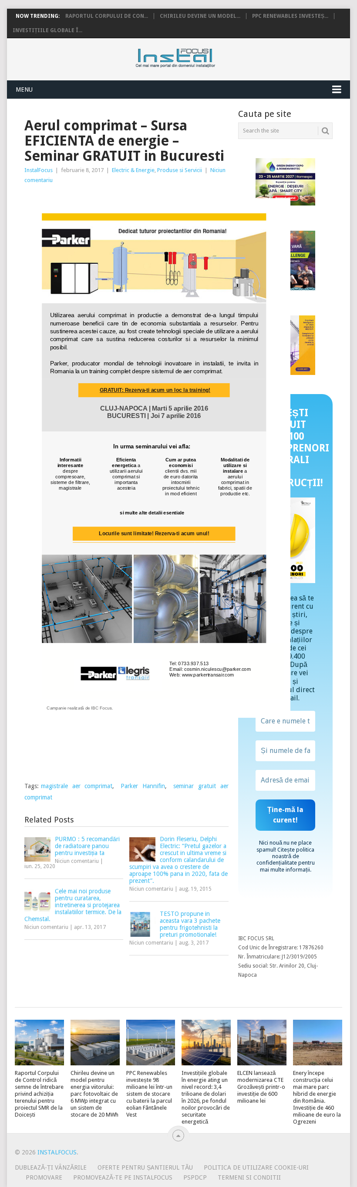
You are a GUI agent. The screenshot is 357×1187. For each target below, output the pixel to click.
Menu (24, 89)
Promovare (44, 1177)
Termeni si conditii (249, 1177)
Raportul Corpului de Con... (106, 16)
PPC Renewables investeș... (290, 16)
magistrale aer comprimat (77, 785)
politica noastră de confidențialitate (285, 856)
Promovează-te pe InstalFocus (122, 1177)
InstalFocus (195, 56)
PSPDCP (195, 1177)
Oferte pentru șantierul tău (145, 1167)
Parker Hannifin (143, 785)
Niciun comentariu (77, 861)
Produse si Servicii (179, 170)
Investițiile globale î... (47, 30)
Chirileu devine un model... (200, 16)
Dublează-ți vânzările (51, 1167)
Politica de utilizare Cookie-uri (256, 1167)
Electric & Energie (133, 170)
